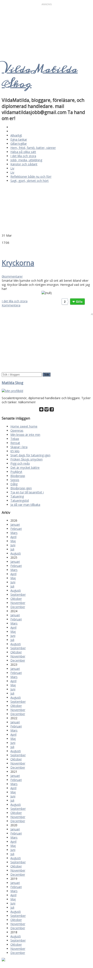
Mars (14, 533)
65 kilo (14, 451)
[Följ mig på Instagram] (46, 410)
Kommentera (11, 305)
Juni (12, 545)
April (13, 537)
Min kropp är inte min (25, 435)
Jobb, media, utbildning (26, 160)
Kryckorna (18, 262)
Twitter (4, 249)
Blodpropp (17, 476)
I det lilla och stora (23, 156)
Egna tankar (18, 139)
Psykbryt (16, 472)
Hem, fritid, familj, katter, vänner (33, 148)
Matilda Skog (12, 382)
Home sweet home (23, 426)
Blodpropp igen (21, 488)
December (17, 607)
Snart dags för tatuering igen (30, 455)
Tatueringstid (19, 500)
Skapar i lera (18, 447)
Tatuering (17, 496)
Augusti (15, 553)
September (18, 594)
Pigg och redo (20, 463)
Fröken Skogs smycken (26, 459)
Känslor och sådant (23, 164)
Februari (16, 529)
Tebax (14, 439)
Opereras (16, 430)
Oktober (16, 599)
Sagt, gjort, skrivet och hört (29, 181)
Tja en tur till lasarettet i (27, 492)
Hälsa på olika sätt (23, 152)
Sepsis (14, 480)
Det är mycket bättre (25, 467)
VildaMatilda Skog (40, 76)
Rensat (15, 443)
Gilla (79, 301)
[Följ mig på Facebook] (52, 410)
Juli (12, 549)
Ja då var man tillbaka (25, 505)
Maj (13, 541)
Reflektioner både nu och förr (30, 176)
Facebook (9, 249)
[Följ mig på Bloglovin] (41, 410)
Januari (15, 524)
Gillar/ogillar (18, 144)
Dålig (14, 484)
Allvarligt (16, 135)
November (17, 603)
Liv (12, 168)
